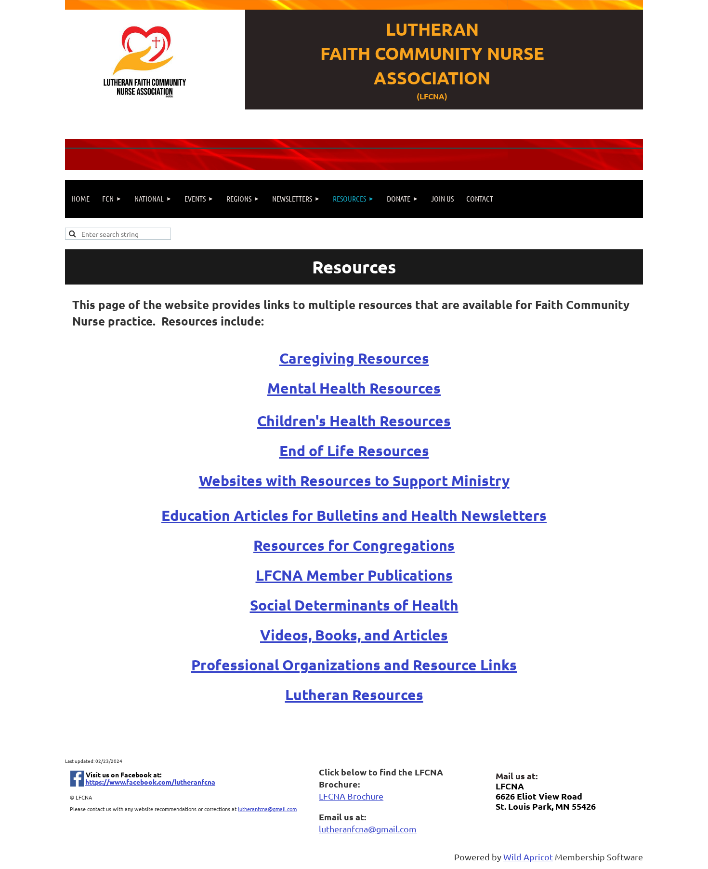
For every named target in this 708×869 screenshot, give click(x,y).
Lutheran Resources (354, 695)
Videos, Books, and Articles (354, 635)
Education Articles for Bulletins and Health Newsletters (354, 515)
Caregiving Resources (354, 358)
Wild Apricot (528, 857)
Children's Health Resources (354, 421)
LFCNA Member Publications (354, 575)
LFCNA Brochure (351, 796)
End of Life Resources (354, 451)
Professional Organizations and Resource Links (354, 665)
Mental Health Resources (354, 388)
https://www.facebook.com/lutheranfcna (150, 781)
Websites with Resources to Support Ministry (354, 480)
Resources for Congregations (354, 545)
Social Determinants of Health (354, 605)
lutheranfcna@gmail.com (267, 809)
